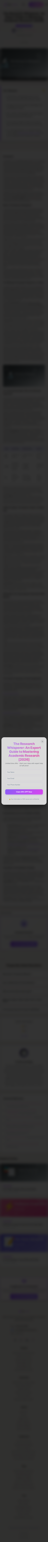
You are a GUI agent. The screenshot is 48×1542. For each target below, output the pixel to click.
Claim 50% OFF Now (24, 792)
